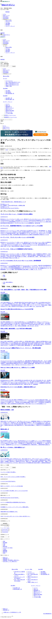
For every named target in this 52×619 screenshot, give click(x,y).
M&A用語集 (5, 18)
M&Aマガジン (9, 109)
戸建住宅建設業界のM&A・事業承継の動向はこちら (13, 201)
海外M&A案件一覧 (10, 99)
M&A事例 (8, 23)
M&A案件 (5, 95)
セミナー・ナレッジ (10, 26)
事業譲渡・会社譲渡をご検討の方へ (11, 560)
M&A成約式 (8, 92)
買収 (4, 275)
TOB (7, 149)
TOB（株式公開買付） (8, 282)
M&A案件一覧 (9, 98)
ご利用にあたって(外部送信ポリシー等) (12, 612)
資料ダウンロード (10, 108)
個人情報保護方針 (47, 613)
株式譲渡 (5, 542)
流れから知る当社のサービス (12, 84)
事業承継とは (9, 106)
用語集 (5, 43)
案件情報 (8, 24)
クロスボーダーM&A (8, 547)
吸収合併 (5, 546)
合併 (4, 545)
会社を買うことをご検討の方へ (10, 561)
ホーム (4, 125)
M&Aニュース (6, 15)
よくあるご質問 (9, 113)
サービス (8, 22)
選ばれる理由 (9, 20)
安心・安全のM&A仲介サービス (13, 82)
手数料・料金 (9, 86)
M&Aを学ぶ (5, 16)
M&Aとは (8, 105)
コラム (4, 14)
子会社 (4, 549)
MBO (4, 553)
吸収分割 (5, 551)
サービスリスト (9, 80)
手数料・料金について (33, 582)
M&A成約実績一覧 (10, 93)
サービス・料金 (28, 569)
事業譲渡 (5, 550)
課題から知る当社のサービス (12, 83)
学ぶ (5, 42)
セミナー (8, 104)
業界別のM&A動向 (10, 110)
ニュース (6, 40)
